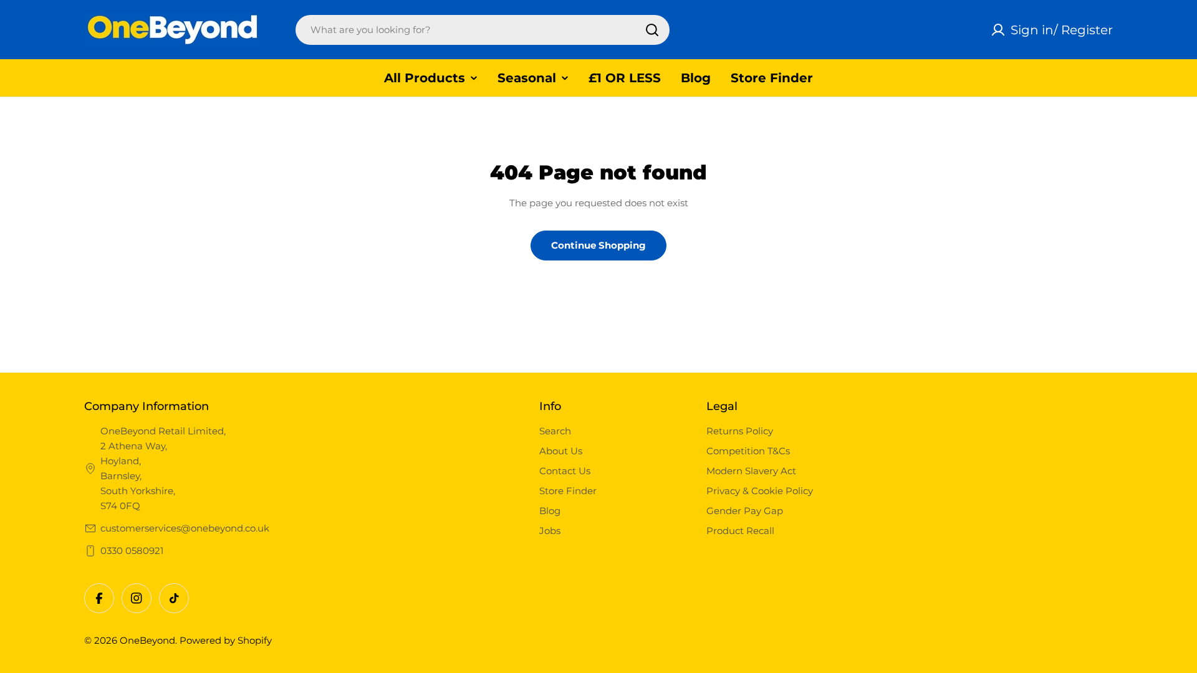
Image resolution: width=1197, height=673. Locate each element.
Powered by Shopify (226, 640)
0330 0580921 (131, 550)
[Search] (652, 29)
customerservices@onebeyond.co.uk (184, 528)
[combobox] (483, 30)
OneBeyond (147, 640)
